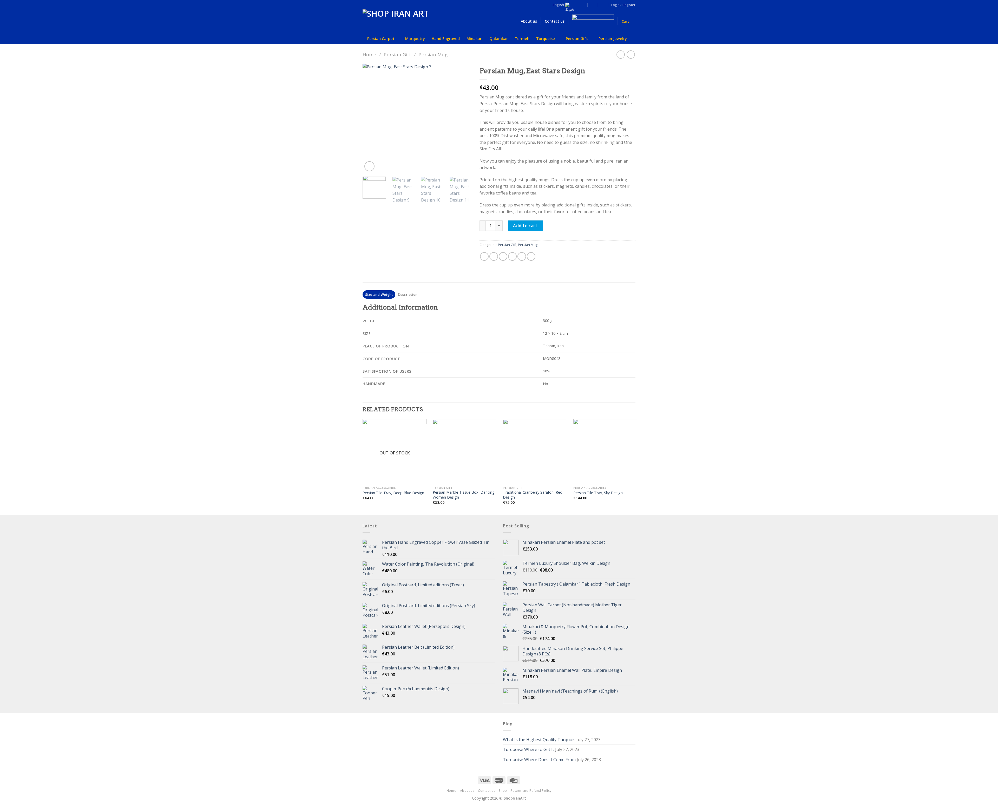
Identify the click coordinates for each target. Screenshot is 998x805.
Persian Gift (577, 38)
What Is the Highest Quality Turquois (539, 739)
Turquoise (545, 38)
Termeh (522, 38)
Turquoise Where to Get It (528, 749)
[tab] (379, 294)
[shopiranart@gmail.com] (582, 4)
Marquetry (415, 38)
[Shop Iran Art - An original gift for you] (398, 21)
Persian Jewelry (613, 38)
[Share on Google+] (521, 256)
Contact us (486, 790)
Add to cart (525, 226)
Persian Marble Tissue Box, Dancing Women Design (464, 495)
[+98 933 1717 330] (603, 4)
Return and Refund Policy (530, 790)
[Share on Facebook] (484, 256)
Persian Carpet (381, 38)
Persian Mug (433, 54)
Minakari (475, 38)
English (558, 4)
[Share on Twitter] (493, 256)
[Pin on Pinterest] (512, 256)
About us (467, 790)
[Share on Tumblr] (531, 256)
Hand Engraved (446, 38)
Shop (503, 790)
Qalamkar (498, 38)
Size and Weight (379, 294)
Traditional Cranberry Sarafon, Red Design (532, 495)
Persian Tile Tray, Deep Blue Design (393, 493)
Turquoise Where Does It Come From (539, 759)
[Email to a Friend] (503, 256)
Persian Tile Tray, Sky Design (598, 493)
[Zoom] (369, 166)
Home (369, 54)
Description (408, 294)
